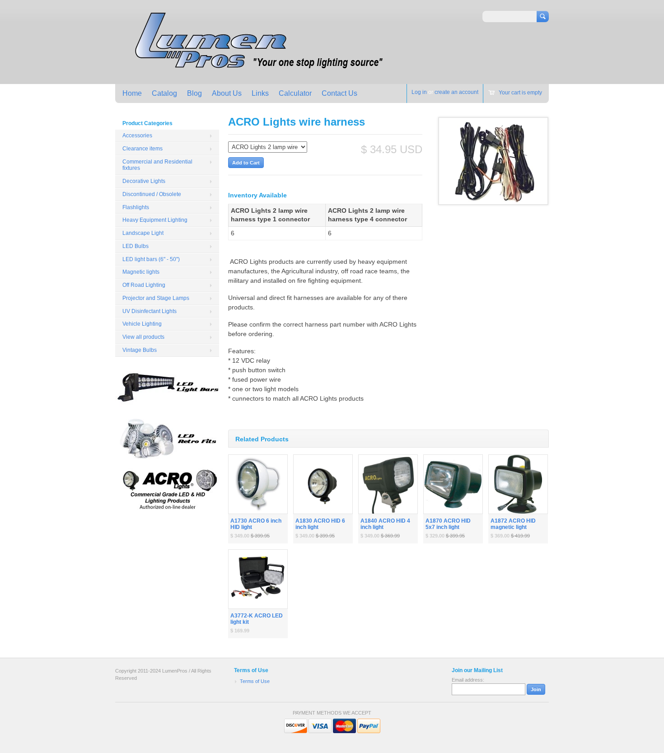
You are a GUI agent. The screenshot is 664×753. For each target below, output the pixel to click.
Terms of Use (255, 681)
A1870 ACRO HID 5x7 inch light (448, 524)
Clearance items (142, 148)
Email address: (468, 680)
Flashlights (135, 207)
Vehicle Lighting (142, 324)
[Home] (256, 71)
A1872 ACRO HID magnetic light (513, 524)
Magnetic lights (140, 272)
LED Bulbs (135, 246)
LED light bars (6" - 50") (151, 259)
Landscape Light (143, 233)
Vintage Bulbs (139, 350)
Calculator (295, 93)
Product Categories (147, 123)
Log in (419, 92)
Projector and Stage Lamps (155, 298)
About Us (227, 93)
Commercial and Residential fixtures (157, 165)
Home (132, 93)
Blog (194, 93)
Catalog (164, 93)
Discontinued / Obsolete (151, 194)
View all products (143, 337)
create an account (456, 92)
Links (260, 93)
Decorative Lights (143, 181)
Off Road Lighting (143, 285)
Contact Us (339, 93)
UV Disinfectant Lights (149, 311)
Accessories (137, 135)
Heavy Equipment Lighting (154, 220)
